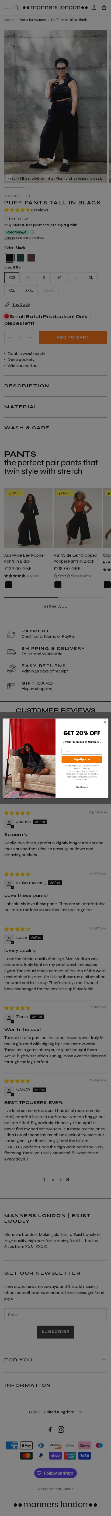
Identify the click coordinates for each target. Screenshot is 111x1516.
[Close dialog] (105, 721)
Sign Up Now (82, 759)
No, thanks (82, 787)
